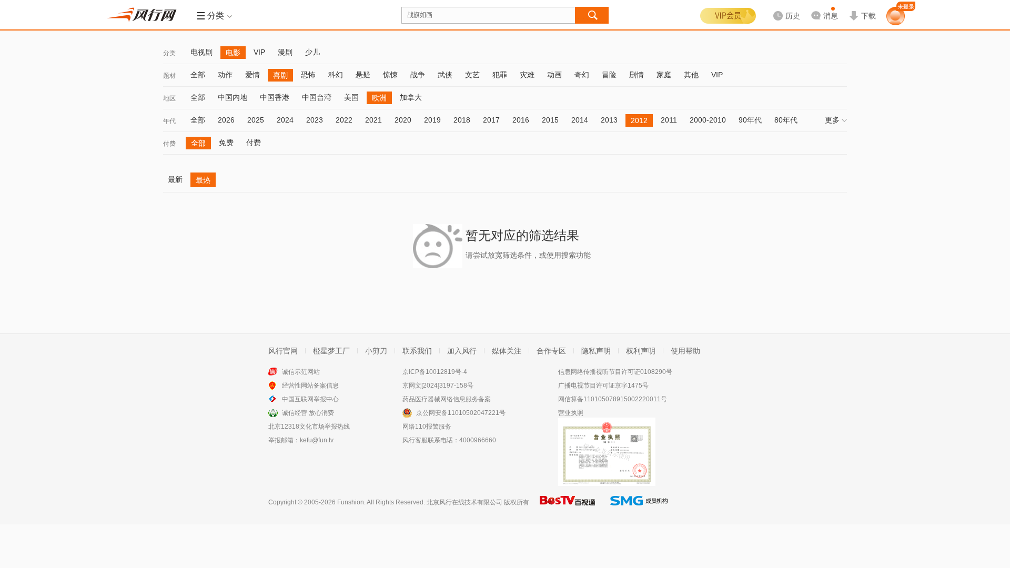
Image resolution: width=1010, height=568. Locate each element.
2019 (432, 120)
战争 (417, 74)
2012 (639, 120)
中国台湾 (316, 97)
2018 (461, 120)
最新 (175, 179)
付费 (169, 143)
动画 (554, 74)
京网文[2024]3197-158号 (437, 385)
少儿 (312, 52)
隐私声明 (596, 351)
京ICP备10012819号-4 (434, 372)
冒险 (609, 74)
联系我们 (417, 351)
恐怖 (308, 74)
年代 (169, 121)
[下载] (862, 7)
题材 (169, 75)
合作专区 (551, 351)
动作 (225, 74)
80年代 (785, 120)
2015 (550, 120)
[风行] (144, 14)
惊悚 (390, 74)
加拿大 (411, 97)
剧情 (636, 74)
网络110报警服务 (426, 426)
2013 (609, 120)
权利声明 (640, 351)
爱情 (252, 74)
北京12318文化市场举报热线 (309, 426)
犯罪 (499, 74)
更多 (832, 120)
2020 (403, 120)
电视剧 (201, 52)
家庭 (663, 74)
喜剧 (280, 75)
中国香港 (274, 97)
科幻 (335, 74)
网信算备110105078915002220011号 (612, 399)
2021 (373, 120)
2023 (314, 120)
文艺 (472, 74)
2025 (255, 120)
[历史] (783, 7)
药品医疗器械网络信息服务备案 (446, 399)
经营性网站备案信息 (310, 385)
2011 (669, 120)
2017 (491, 120)
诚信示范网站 (301, 372)
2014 (579, 120)
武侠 (445, 74)
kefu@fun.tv (317, 440)
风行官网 (283, 351)
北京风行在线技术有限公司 (464, 502)
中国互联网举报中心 (310, 399)
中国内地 (232, 97)
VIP (259, 52)
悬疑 (363, 74)
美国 (351, 97)
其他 (691, 74)
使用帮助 (685, 351)
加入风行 (462, 351)
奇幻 (581, 74)
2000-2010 (708, 120)
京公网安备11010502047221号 (461, 413)
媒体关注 (506, 351)
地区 (169, 98)
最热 (203, 180)
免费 (226, 142)
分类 (169, 53)
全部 (197, 74)
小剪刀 (376, 351)
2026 (226, 120)
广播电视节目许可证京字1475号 (603, 385)
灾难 (527, 74)
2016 (520, 120)
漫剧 (285, 52)
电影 (233, 52)
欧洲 (379, 98)
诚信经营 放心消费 (308, 413)
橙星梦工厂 (331, 351)
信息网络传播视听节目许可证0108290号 (615, 372)
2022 (344, 120)
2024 (285, 120)
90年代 (750, 120)
